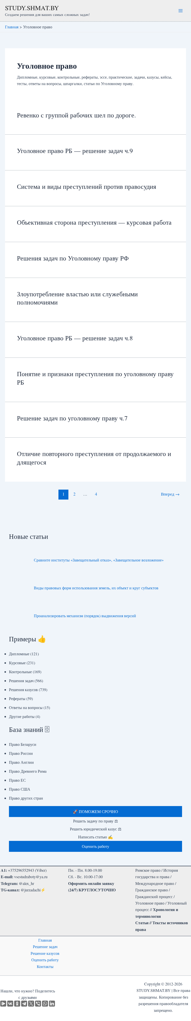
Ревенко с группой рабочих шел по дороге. (76, 115)
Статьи (141, 922)
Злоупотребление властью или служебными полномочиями (77, 298)
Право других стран (26, 798)
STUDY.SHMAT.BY (32, 7)
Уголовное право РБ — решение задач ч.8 (75, 338)
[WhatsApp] (45, 1004)
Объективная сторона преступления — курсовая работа (94, 222)
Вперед (170, 494)
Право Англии (21, 762)
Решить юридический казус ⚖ (95, 828)
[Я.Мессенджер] (3, 1004)
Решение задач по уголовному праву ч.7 (72, 418)
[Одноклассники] (17, 1004)
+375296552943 (21, 870)
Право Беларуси (22, 744)
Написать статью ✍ (95, 836)
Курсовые (17, 662)
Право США (19, 789)
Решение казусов (45, 953)
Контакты (45, 966)
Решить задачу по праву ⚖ (95, 820)
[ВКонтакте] (10, 1004)
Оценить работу (45, 959)
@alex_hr (26, 883)
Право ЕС (17, 780)
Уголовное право (149, 903)
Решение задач (45, 946)
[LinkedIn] (52, 1004)
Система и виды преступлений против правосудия (86, 186)
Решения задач (21, 680)
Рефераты (17, 698)
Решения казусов (23, 689)
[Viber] (38, 1004)
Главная (45, 940)
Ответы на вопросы (26, 707)
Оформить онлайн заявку (91, 883)
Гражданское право (151, 889)
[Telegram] (24, 1004)
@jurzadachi (31, 889)
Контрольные (20, 671)
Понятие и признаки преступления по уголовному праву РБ (95, 377)
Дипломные (19, 653)
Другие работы (22, 716)
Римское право (147, 870)
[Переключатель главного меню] (180, 10)
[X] (31, 1004)
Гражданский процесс (154, 896)
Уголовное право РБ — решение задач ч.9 (75, 150)
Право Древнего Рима (28, 771)
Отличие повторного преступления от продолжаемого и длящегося (94, 457)
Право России (21, 753)
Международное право (154, 883)
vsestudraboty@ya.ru (31, 876)
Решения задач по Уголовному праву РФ (73, 258)
